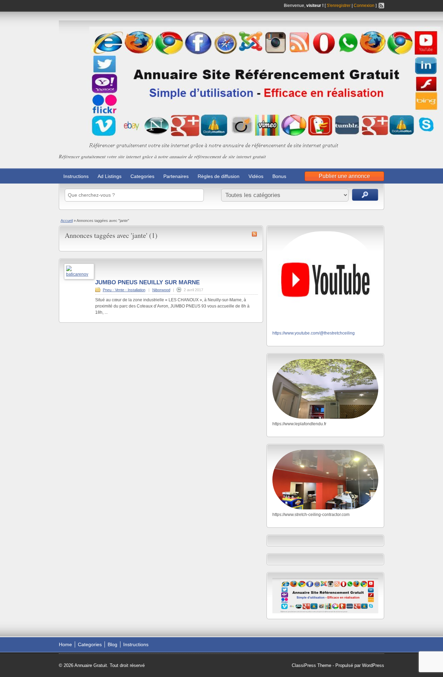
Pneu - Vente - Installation (124, 290)
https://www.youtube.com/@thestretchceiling (313, 333)
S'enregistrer (339, 5)
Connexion (365, 5)
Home (65, 644)
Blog (112, 644)
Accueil (67, 221)
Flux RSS (381, 5)
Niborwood (161, 290)
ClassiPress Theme (311, 665)
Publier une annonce (344, 176)
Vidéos (255, 176)
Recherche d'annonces (365, 195)
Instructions (76, 176)
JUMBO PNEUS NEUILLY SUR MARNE (147, 282)
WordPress (373, 665)
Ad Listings (109, 176)
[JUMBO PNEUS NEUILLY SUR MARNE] (79, 274)
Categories (142, 176)
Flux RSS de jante (254, 234)
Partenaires (176, 176)
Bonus (279, 176)
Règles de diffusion (218, 176)
